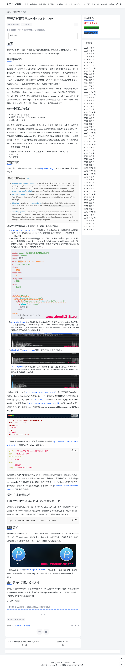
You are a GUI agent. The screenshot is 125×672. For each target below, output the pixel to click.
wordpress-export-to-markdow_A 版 (44, 403)
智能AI (112, 4)
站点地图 (104, 4)
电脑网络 (33, 4)
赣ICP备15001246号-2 (50, 665)
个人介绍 (95, 4)
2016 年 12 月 (90, 217)
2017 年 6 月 (89, 215)
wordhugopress (17, 366)
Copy (75, 416)
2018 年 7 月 (89, 200)
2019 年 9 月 (89, 176)
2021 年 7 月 (89, 135)
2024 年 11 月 (90, 68)
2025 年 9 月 (89, 53)
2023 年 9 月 (89, 97)
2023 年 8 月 (89, 100)
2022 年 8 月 (89, 118)
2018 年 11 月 (90, 191)
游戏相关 (60, 4)
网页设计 (51, 4)
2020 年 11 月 (90, 141)
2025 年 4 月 (89, 62)
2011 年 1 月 (89, 226)
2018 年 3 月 (89, 206)
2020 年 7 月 (89, 150)
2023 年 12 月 (90, 91)
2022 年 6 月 (89, 124)
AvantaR (38, 399)
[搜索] (121, 4)
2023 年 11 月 (90, 94)
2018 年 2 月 (89, 209)
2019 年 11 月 (90, 171)
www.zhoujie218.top (66, 662)
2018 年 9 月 (89, 197)
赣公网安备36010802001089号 (72, 665)
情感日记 (86, 4)
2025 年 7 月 (89, 59)
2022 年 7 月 (89, 121)
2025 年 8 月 (89, 56)
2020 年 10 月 (90, 144)
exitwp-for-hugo (18, 322)
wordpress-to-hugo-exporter (23, 230)
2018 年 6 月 (89, 203)
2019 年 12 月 (90, 168)
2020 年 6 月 (89, 153)
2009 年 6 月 (89, 229)
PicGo (20, 569)
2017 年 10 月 (90, 212)
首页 (26, 4)
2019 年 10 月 (90, 173)
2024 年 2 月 (89, 86)
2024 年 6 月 (89, 77)
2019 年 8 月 (89, 179)
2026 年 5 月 (89, 50)
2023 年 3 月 (89, 109)
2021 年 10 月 (90, 132)
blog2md (15, 350)
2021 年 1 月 (89, 138)
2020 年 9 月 (89, 147)
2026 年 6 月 (89, 48)
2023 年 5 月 (89, 103)
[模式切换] (117, 4)
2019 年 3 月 (89, 188)
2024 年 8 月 (89, 74)
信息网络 (42, 4)
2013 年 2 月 (89, 223)
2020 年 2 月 (89, 165)
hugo (11, 619)
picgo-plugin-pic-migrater (35, 569)
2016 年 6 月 (89, 220)
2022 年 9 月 (89, 115)
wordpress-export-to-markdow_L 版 (41, 392)
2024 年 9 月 (89, 71)
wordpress (20, 619)
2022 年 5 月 (89, 127)
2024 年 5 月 (89, 80)
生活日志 (77, 4)
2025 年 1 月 (89, 65)
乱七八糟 (68, 4)
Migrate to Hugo (47, 168)
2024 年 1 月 (89, 89)
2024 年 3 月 (89, 83)
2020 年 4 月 (89, 159)
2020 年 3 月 (89, 162)
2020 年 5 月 (89, 156)
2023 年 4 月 (89, 106)
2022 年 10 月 (90, 112)
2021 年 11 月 (90, 130)
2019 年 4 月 (89, 185)
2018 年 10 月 (90, 194)
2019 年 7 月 (89, 182)
